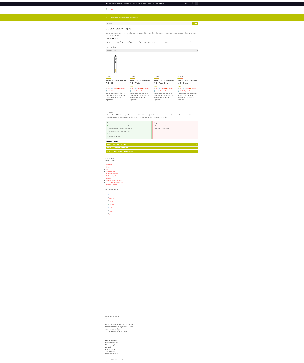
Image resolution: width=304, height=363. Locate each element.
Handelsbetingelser (117, 3)
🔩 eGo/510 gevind (112, 91)
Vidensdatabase (160, 3)
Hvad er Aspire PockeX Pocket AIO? (152, 144)
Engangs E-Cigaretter (150, 10)
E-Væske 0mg (171, 10)
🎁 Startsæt (121, 88)
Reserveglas (183, 10)
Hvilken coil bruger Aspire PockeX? (152, 147)
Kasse (108, 167)
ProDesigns (121, 362)
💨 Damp (114, 88)
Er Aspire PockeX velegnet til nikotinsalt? (152, 151)
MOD (176, 10)
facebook (169, 3)
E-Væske (165, 10)
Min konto (108, 3)
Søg (195, 23)
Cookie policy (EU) (111, 176)
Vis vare (108, 78)
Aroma (132, 10)
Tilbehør (127, 10)
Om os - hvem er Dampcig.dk (146, 3)
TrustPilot (171, 3)
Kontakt (134, 3)
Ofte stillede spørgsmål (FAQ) (115, 182)
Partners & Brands (111, 185)
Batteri (136, 10)
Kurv (107, 169)
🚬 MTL (108, 88)
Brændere (141, 10)
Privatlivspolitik (127, 3)
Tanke (196, 10)
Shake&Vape (191, 10)
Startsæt (159, 10)
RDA (179, 10)
